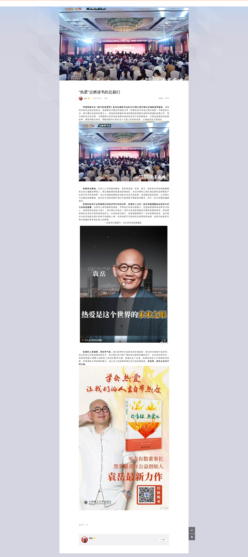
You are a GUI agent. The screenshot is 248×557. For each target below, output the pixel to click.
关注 (162, 539)
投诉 (105, 98)
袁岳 (91, 538)
